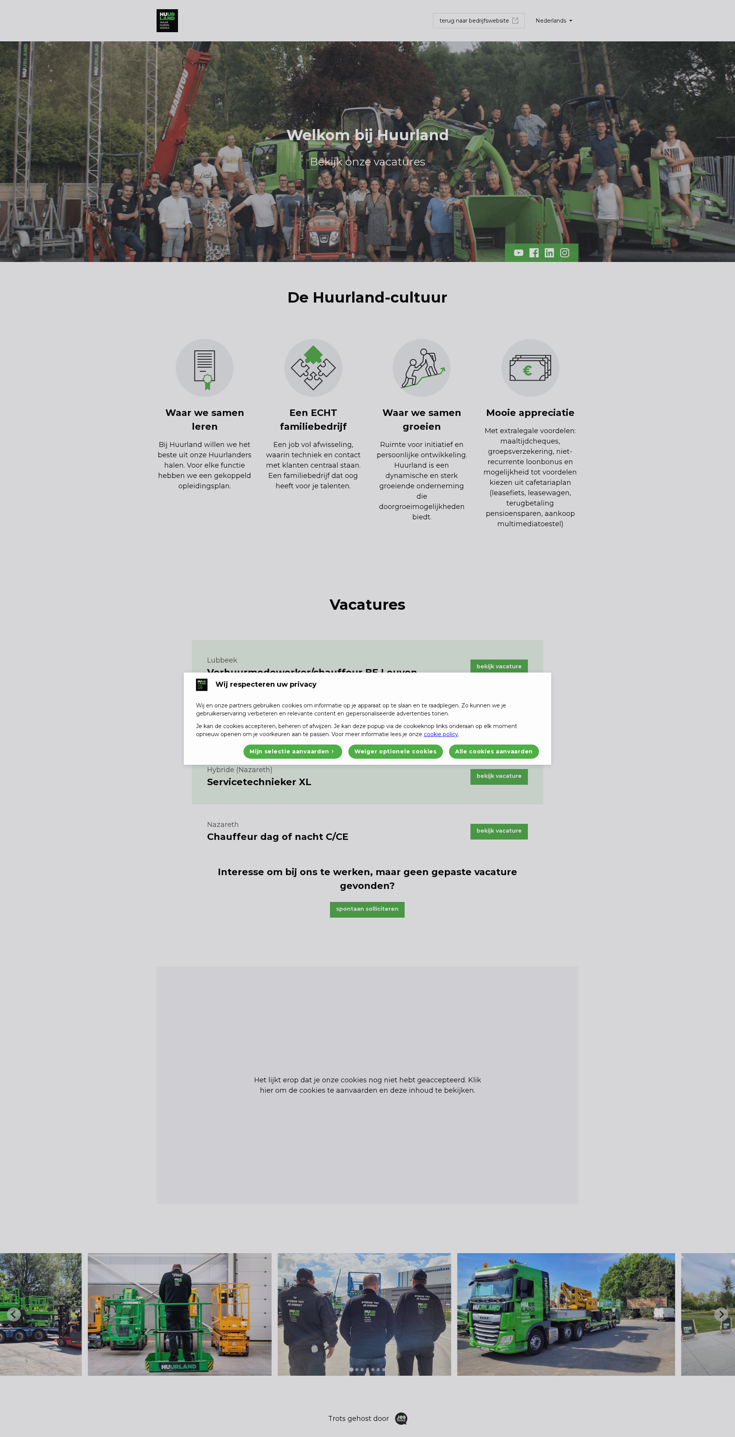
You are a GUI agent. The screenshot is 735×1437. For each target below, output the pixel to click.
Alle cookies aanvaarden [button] (494, 751)
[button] (292, 752)
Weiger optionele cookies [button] (395, 751)
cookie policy (441, 734)
